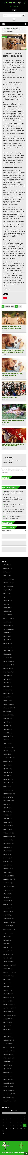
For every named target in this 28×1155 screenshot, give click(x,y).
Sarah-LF (19, 37)
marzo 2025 (7, 607)
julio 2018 (6, 893)
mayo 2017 (7, 943)
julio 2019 (6, 850)
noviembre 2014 (8, 1051)
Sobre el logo (23, 1152)
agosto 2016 (7, 976)
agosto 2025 (7, 590)
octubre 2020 (7, 797)
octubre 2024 (7, 625)
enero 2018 (7, 915)
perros (20, 306)
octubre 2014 (7, 1054)
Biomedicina (16, 28)
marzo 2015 (7, 1036)
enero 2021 (7, 786)
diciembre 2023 (8, 661)
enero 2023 (7, 700)
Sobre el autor (17, 1152)
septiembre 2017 (8, 929)
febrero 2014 (7, 1083)
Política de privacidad (6, 1152)
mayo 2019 (7, 858)
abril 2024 (6, 647)
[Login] (14, 19)
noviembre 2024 (8, 622)
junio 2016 (6, 983)
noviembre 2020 (8, 793)
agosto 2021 (7, 761)
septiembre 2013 (8, 1101)
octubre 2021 (7, 754)
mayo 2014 (7, 1072)
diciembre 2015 (8, 1004)
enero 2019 (7, 872)
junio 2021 (6, 768)
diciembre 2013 (8, 1090)
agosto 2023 (7, 675)
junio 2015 (6, 1026)
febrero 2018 (7, 911)
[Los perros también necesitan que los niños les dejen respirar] (14, 411)
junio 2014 (6, 1069)
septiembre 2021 (8, 758)
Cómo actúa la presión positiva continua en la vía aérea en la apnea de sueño (12, 499)
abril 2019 (6, 861)
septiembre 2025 (8, 586)
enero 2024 (7, 657)
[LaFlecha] (14, 2)
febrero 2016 (7, 997)
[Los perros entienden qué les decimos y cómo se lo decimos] (14, 42)
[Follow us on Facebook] (13, 10)
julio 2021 (6, 765)
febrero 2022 (7, 740)
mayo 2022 (7, 729)
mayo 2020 (7, 815)
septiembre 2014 (8, 1058)
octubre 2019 (7, 840)
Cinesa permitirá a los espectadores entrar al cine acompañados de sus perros (13, 445)
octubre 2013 (7, 1097)
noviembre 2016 (8, 965)
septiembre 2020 (8, 800)
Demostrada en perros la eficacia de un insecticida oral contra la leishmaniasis (11, 327)
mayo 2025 (7, 600)
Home (4, 28)
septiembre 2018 (8, 886)
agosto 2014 (7, 1061)
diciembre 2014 (8, 1047)
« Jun (3, 1133)
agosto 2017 (7, 933)
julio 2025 (6, 593)
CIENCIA (9, 28)
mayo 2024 (7, 643)
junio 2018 (6, 897)
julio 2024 (6, 636)
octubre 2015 (7, 1011)
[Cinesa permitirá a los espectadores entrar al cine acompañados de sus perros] (14, 435)
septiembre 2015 (8, 1015)
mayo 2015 (7, 1029)
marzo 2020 (7, 822)
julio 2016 (6, 979)
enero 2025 (7, 615)
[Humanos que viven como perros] (14, 388)
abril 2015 (6, 1033)
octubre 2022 (7, 711)
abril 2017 (6, 947)
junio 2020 (6, 811)
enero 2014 (7, 1086)
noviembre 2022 (8, 707)
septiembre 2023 (8, 672)
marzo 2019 (7, 865)
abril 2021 (6, 775)
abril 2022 (6, 733)
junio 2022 (6, 725)
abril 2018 (6, 904)
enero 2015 (7, 1043)
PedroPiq (6, 504)
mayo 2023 (7, 686)
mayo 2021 (7, 772)
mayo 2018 (7, 901)
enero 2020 (7, 829)
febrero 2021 (7, 783)
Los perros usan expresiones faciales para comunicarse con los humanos (12, 374)
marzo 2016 (7, 993)
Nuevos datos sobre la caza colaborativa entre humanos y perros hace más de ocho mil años (13, 351)
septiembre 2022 (8, 715)
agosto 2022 (7, 718)
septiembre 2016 (8, 972)
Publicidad (16, 6)
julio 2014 (6, 1065)
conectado (17, 461)
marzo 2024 (7, 650)
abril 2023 (6, 690)
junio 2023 (6, 682)
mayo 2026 (7, 568)
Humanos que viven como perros (9, 397)
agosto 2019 (7, 847)
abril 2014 (6, 1076)
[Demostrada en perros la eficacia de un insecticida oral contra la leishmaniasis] (14, 318)
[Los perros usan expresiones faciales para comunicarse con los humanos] (14, 365)
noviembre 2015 (8, 1008)
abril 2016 (6, 990)
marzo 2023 (7, 693)
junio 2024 (6, 640)
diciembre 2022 (8, 704)
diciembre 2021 (8, 747)
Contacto (11, 6)
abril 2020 (6, 818)
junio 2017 (6, 940)
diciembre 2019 (8, 833)
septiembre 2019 (8, 843)
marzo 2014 (7, 1079)
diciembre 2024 (8, 618)
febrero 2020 (7, 825)
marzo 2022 (7, 736)
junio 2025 (6, 597)
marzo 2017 (7, 951)
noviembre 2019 (8, 836)
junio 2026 (6, 564)
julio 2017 (6, 936)
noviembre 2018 (8, 879)
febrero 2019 (7, 868)
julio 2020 (6, 808)
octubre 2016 (7, 968)
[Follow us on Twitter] (15, 10)
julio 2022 (6, 722)
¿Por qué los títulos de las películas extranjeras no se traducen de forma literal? (13, 492)
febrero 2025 (7, 611)
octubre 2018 (7, 883)
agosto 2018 (7, 890)
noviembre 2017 (8, 922)
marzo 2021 (7, 779)
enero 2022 (7, 743)
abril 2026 (6, 572)
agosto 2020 (7, 804)
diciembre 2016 (8, 961)
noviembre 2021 (8, 750)
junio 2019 (6, 854)
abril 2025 (6, 604)
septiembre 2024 (8, 629)
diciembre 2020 (8, 790)
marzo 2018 (7, 908)
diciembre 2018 (8, 875)
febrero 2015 (7, 1040)
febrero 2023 (7, 697)
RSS (12, 1152)
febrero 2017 (7, 954)
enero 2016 (7, 1001)
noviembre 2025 (8, 582)
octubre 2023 (7, 668)
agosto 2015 (7, 1018)
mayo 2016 (7, 986)
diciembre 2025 (8, 579)
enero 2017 (7, 958)
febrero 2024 (7, 654)
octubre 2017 (7, 926)
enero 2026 (7, 575)
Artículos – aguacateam (10, 509)
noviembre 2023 (8, 665)
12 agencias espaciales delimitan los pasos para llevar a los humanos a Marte (13, 511)
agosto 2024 (7, 632)
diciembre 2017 (8, 918)
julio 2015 (6, 1022)
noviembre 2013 (8, 1094)
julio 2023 (6, 679)
